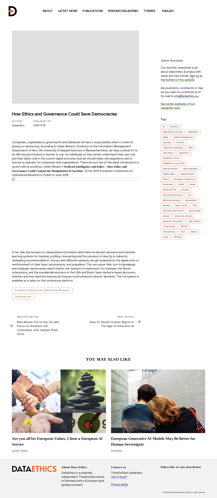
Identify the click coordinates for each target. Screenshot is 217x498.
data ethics (168, 153)
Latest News (20, 451)
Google (185, 190)
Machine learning (171, 200)
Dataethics (18, 125)
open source (181, 206)
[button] (169, 11)
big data (167, 143)
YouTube (178, 237)
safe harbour (194, 221)
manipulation (191, 200)
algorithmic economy (173, 132)
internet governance (173, 195)
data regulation (190, 169)
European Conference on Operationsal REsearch (42, 290)
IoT (189, 195)
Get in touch (119, 477)
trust (183, 232)
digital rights (169, 174)
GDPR (181, 185)
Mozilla (166, 206)
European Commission (185, 179)
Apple (165, 137)
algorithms (193, 132)
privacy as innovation (173, 221)
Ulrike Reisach (66, 146)
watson (194, 232)
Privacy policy (119, 484)
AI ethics (174, 127)
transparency (169, 232)
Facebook (168, 185)
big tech (180, 143)
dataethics (184, 153)
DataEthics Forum (171, 158)
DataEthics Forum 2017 (173, 164)
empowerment (187, 174)
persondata (194, 211)
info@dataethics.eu (186, 96)
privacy (166, 216)
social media (169, 227)
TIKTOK (184, 227)
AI (164, 127)
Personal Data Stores (173, 211)
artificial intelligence (183, 137)
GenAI (192, 185)
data (190, 148)
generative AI (169, 190)
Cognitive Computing (173, 148)
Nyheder (116, 451)
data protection (170, 169)
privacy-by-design (183, 216)
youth (165, 237)
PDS (195, 206)
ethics (166, 179)
